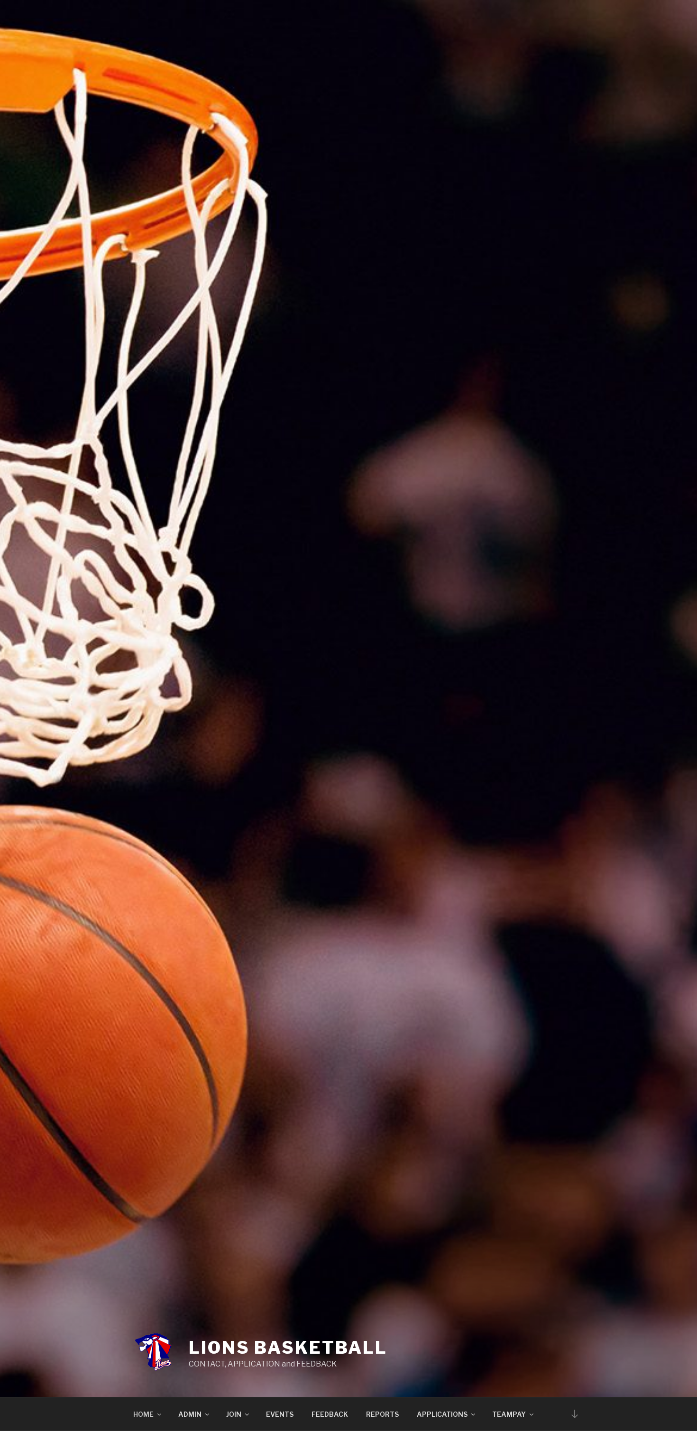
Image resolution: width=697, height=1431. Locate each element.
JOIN (233, 1414)
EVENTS (279, 1414)
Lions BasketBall (288, 1347)
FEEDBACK (330, 1414)
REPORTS (382, 1414)
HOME (143, 1414)
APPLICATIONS (442, 1414)
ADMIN (190, 1414)
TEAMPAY (509, 1414)
